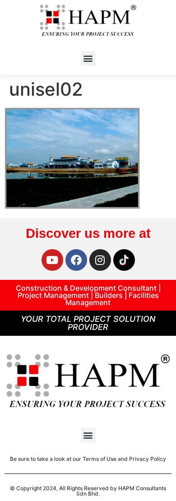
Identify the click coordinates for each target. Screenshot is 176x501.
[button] (88, 58)
